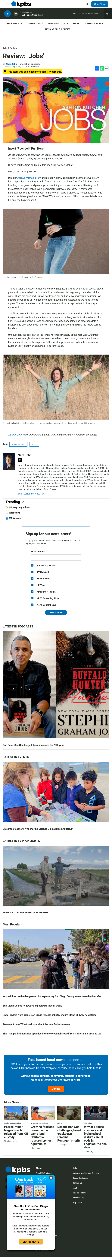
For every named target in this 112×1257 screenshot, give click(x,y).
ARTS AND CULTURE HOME (57, 29)
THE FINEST (53, 23)
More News (11, 1102)
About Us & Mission (44, 1173)
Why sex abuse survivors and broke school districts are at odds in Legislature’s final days (95, 1137)
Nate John (11, 64)
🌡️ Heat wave (13, 512)
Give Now (99, 4)
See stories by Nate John (32, 493)
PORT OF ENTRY (71, 23)
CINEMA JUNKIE (35, 23)
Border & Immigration (12, 1123)
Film (34, 444)
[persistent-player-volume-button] (15, 14)
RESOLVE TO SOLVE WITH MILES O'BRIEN (25, 912)
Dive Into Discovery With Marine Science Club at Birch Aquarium (38, 828)
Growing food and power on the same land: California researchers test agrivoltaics (42, 1135)
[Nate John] (9, 461)
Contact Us (77, 1183)
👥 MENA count (14, 518)
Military (60, 1123)
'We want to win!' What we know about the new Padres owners (36, 1024)
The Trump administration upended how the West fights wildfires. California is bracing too (52, 1033)
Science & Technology (39, 1123)
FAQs (75, 1188)
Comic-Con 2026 (14, 23)
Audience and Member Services (86, 1173)
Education (88, 1123)
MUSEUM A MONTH (94, 23)
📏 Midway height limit (18, 507)
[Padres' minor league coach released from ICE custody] (16, 1113)
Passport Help (79, 1198)
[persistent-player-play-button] (7, 13)
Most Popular (11, 924)
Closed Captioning (80, 1178)
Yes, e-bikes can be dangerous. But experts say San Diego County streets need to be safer (52, 996)
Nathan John (15, 434)
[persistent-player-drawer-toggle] (108, 13)
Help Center (77, 1203)
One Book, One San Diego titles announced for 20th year (33, 745)
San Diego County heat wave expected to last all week (32, 1005)
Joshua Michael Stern (29, 177)
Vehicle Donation (43, 1250)
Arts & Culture (10, 48)
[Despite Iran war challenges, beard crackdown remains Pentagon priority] (69, 1113)
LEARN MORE (31, 1241)
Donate (56, 1088)
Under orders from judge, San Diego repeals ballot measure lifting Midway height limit (50, 1015)
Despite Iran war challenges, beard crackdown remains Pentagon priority (69, 1133)
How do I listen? (79, 1193)
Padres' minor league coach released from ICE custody (16, 1132)
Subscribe (56, 612)
